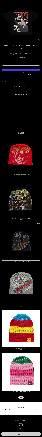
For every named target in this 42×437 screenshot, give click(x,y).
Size (21, 51)
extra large (25, 53)
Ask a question (4, 81)
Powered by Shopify (21, 428)
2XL (29, 53)
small (12, 53)
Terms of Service (27, 426)
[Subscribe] (36, 409)
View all (21, 397)
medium (16, 53)
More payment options (21, 72)
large (20, 53)
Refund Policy (22, 426)
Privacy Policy (17, 426)
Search (13, 426)
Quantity (3, 60)
